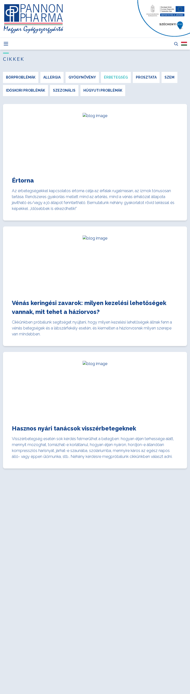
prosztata (146, 77)
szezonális (64, 90)
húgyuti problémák (102, 90)
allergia (52, 77)
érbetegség (116, 77)
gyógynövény (82, 77)
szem (169, 77)
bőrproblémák (20, 77)
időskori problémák (25, 90)
